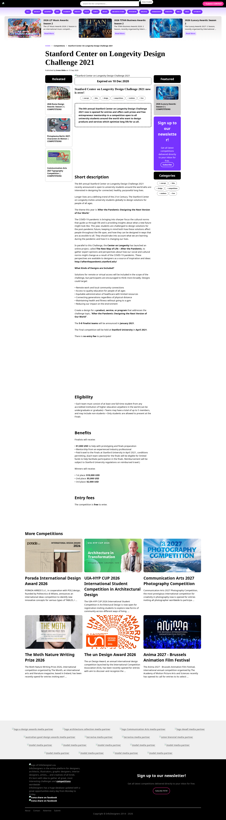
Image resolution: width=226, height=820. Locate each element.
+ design (105, 98)
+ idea (95, 98)
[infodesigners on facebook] (43, 797)
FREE (187, 12)
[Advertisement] (113, 146)
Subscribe (167, 164)
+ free (141, 98)
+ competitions (118, 98)
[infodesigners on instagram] (43, 800)
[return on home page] (16, 4)
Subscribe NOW (161, 791)
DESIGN (37, 12)
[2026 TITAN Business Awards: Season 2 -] (95, 29)
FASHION (66, 12)
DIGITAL (144, 12)
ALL (28, 12)
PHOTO (77, 12)
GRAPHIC (47, 12)
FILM (87, 12)
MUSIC (105, 12)
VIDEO (95, 12)
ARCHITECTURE (118, 12)
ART (57, 12)
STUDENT (197, 12)
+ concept (85, 98)
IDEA (179, 12)
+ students (131, 98)
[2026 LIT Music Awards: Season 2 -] (24, 29)
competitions (63, 781)
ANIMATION (156, 12)
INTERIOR (132, 12)
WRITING (168, 12)
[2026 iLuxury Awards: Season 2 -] (166, 29)
